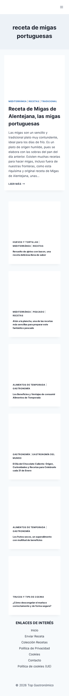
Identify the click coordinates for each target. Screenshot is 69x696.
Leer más (16, 183)
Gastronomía (21, 388)
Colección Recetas (34, 642)
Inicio (34, 630)
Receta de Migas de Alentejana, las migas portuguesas (34, 116)
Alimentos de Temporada (29, 384)
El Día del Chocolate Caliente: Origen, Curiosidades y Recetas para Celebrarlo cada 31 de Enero (34, 467)
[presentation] (34, 75)
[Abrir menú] (61, 7)
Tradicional (49, 101)
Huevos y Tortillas (25, 242)
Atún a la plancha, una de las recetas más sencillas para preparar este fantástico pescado (33, 324)
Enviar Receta (34, 636)
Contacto (34, 660)
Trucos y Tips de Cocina (28, 597)
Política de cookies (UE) (34, 666)
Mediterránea (17, 101)
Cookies (34, 654)
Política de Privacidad (34, 648)
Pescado (38, 311)
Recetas (34, 101)
